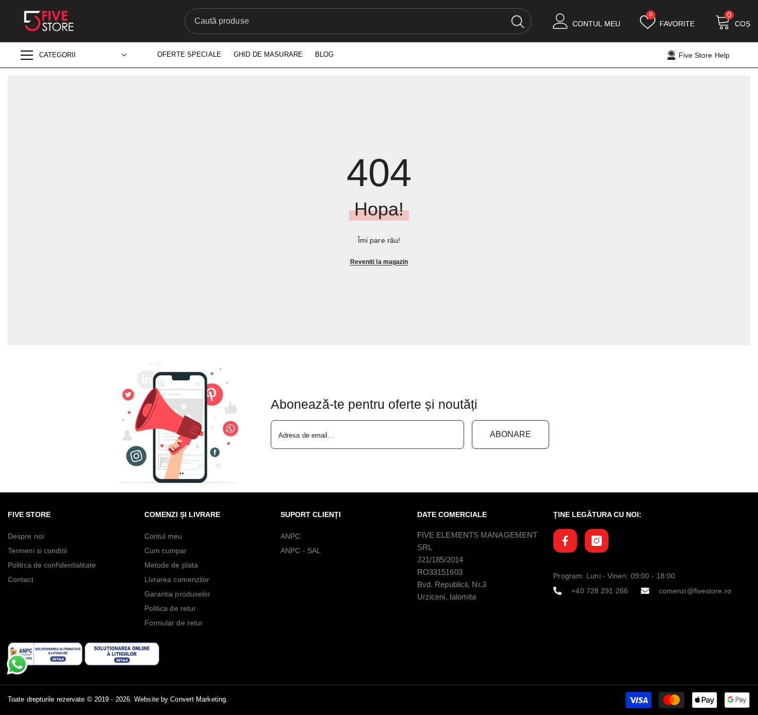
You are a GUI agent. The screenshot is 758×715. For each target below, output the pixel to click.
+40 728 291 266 (599, 591)
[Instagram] (596, 541)
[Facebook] (565, 541)
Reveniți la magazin (379, 261)
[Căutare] (358, 21)
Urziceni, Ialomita (446, 596)
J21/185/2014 (440, 559)
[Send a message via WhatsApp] (17, 664)
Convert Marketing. (199, 699)
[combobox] (344, 21)
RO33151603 (440, 572)
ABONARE (510, 434)
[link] (180, 422)
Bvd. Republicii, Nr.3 (451, 584)
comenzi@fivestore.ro (695, 591)
